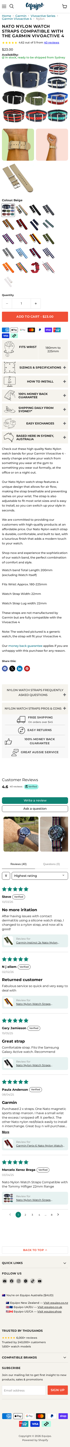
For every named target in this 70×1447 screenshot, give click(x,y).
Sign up (58, 1390)
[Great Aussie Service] (35, 753)
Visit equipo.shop (49, 1311)
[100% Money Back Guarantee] (35, 742)
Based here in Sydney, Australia (35, 437)
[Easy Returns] (35, 731)
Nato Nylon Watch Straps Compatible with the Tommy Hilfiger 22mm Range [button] (35, 1200)
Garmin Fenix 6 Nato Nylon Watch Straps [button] (39, 1146)
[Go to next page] (59, 1214)
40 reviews (51, 42)
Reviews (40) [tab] (18, 864)
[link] (35, 43)
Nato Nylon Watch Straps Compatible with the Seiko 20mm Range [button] (39, 1004)
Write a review (35, 800)
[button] (8, 941)
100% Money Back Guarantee (33, 395)
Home (6, 15)
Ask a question (35, 808)
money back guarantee (25, 646)
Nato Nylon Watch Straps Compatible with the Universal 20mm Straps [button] (37, 1065)
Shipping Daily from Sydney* (35, 409)
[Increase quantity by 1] (36, 303)
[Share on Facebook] (5, 668)
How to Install (40, 381)
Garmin (20, 15)
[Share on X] (12, 668)
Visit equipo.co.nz (56, 1303)
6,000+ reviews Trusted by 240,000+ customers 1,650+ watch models (24, 1342)
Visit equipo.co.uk (50, 1307)
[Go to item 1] (21, 834)
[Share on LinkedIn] (20, 668)
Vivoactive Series (43, 15)
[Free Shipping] (35, 720)
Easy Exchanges (40, 423)
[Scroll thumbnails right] (63, 834)
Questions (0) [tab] (51, 864)
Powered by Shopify (35, 1440)
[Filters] (6, 876)
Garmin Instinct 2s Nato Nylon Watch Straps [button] (36, 943)
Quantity (8, 295)
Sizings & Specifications (40, 367)
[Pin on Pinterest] (27, 668)
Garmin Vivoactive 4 (17, 18)
